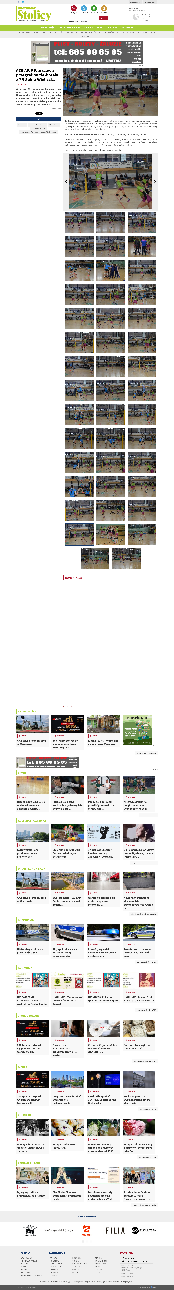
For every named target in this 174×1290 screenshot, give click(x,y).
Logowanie (136, 2)
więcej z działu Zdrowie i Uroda (145, 1205)
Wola (83, 36)
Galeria (88, 27)
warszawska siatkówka (37, 125)
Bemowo (21, 32)
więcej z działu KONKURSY (146, 1010)
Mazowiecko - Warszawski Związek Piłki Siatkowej (38, 132)
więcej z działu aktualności (146, 753)
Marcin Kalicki (54, 125)
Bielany (36, 32)
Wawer (132, 32)
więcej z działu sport (148, 815)
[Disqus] (110, 613)
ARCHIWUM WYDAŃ (74, 13)
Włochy (152, 32)
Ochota (50, 32)
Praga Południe (81, 32)
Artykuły (71, 22)
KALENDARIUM (84, 12)
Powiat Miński (59, 32)
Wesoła (138, 32)
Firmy (77, 22)
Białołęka (29, 32)
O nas (100, 27)
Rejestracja (151, 2)
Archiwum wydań (70, 27)
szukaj (103, 18)
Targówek (111, 32)
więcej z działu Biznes (148, 1109)
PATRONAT (127, 27)
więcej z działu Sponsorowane (145, 1061)
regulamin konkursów (32, 1275)
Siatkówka (21, 125)
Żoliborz (89, 36)
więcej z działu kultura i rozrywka (144, 863)
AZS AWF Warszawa (38, 128)
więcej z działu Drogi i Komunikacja (143, 914)
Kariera (112, 27)
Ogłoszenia (83, 22)
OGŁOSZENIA (94, 12)
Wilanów (146, 32)
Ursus (118, 32)
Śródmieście (102, 32)
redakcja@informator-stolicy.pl (136, 1261)
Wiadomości (48, 27)
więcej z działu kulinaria (147, 1157)
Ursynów (125, 32)
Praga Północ (70, 32)
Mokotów (43, 32)
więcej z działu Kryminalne (146, 962)
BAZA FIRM (104, 12)
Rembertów (92, 32)
